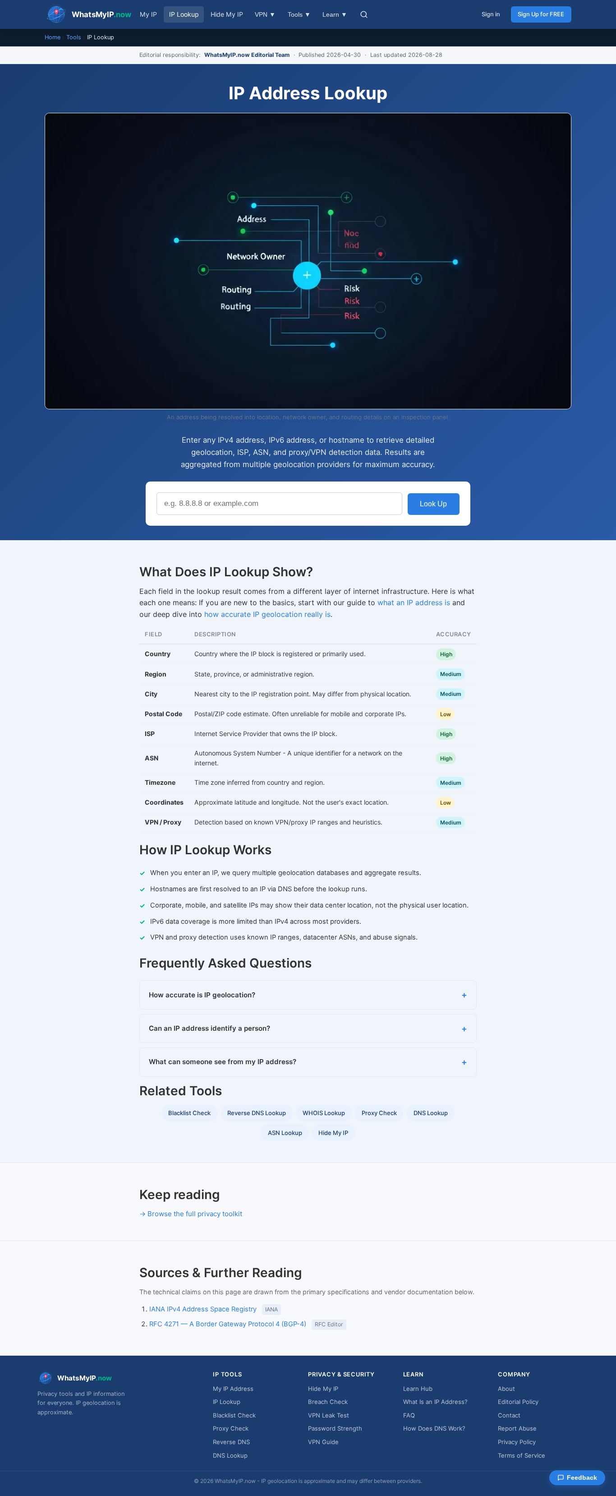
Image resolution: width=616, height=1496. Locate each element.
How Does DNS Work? (434, 1428)
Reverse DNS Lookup (256, 1112)
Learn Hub (417, 1388)
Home (52, 37)
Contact (509, 1415)
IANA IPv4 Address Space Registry (203, 1309)
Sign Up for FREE (541, 14)
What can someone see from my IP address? (222, 1061)
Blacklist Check (189, 1112)
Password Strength (335, 1428)
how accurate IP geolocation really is (267, 614)
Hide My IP (227, 14)
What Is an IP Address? (435, 1401)
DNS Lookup (431, 1112)
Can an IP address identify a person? (209, 1028)
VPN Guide (323, 1441)
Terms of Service (521, 1455)
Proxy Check (379, 1112)
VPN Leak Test (328, 1415)
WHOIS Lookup (324, 1112)
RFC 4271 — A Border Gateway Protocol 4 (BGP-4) (227, 1324)
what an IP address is (413, 602)
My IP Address (233, 1388)
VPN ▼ (265, 14)
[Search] (364, 14)
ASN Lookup (285, 1132)
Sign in (491, 14)
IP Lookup (184, 14)
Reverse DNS (231, 1441)
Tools (73, 37)
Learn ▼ (334, 14)
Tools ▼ (299, 14)
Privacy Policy (517, 1441)
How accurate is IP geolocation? (202, 995)
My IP (148, 14)
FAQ (409, 1415)
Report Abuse (517, 1428)
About (506, 1388)
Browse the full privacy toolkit (194, 1213)
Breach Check (328, 1401)
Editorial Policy (518, 1401)
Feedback (582, 1477)
